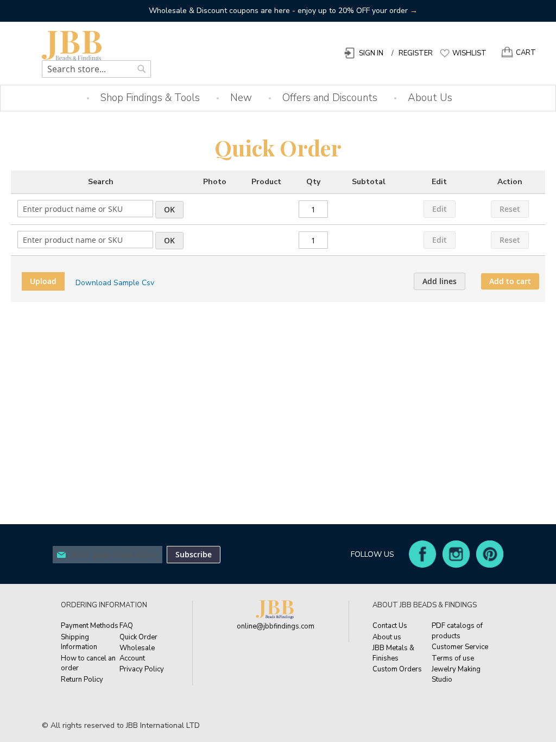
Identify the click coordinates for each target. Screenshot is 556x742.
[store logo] (88, 46)
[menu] (278, 98)
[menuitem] (150, 98)
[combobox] (96, 69)
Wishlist (469, 53)
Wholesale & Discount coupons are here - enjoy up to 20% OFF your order (283, 10)
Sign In (371, 53)
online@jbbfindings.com (275, 626)
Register (416, 53)
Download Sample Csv (114, 283)
